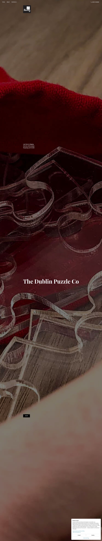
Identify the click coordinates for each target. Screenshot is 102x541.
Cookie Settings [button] (86, 538)
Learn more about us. (76, 532)
